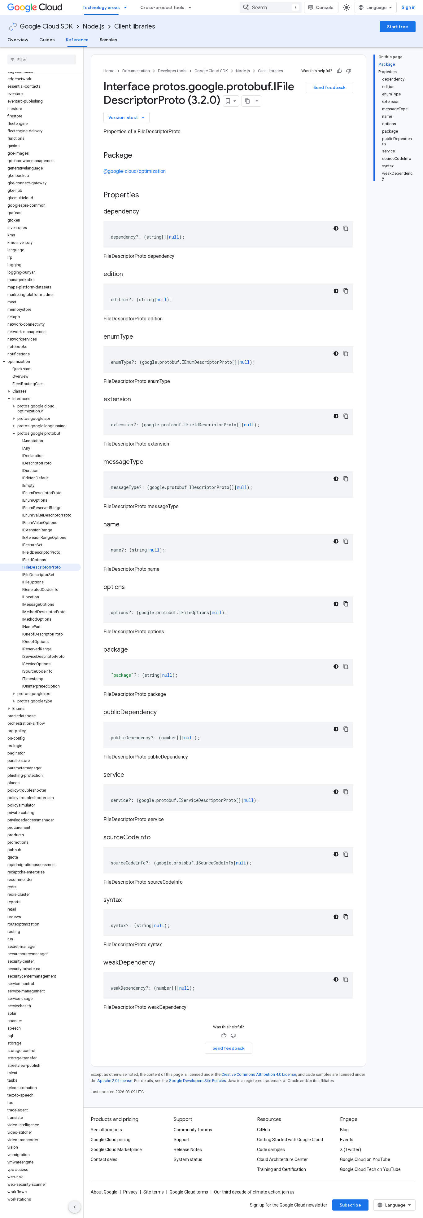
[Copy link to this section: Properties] (147, 195)
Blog (344, 1129)
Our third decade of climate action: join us (254, 1191)
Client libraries (134, 26)
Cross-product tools (162, 7)
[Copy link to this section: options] (131, 587)
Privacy (130, 1191)
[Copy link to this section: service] (130, 775)
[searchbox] (41, 59)
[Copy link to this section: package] (134, 650)
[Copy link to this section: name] (126, 525)
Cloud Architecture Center (282, 1159)
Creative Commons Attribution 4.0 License (258, 1074)
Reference (77, 39)
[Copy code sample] (346, 228)
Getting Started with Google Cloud (290, 1139)
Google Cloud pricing (110, 1139)
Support (182, 1139)
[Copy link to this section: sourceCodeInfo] (156, 838)
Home (108, 70)
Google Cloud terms (189, 1191)
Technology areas (101, 7)
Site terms (153, 1191)
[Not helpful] (348, 71)
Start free (397, 26)
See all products (106, 1129)
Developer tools (172, 70)
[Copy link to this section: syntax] (128, 900)
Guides (47, 39)
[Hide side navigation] (74, 1207)
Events (346, 1139)
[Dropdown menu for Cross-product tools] (191, 7)
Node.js (93, 26)
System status (188, 1159)
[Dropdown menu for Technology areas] (127, 7)
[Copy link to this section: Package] (138, 156)
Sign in (409, 7)
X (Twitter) (350, 1149)
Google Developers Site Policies (197, 1080)
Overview (17, 39)
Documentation (136, 70)
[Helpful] (339, 71)
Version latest (127, 117)
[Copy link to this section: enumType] (139, 337)
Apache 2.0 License (114, 1080)
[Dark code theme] (336, 228)
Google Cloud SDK (46, 26)
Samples (108, 39)
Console (325, 7)
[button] (40, 361)
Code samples (271, 1149)
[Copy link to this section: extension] (137, 399)
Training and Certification (281, 1169)
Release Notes (188, 1149)
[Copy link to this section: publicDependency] (163, 712)
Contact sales (104, 1159)
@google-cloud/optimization (134, 171)
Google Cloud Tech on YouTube (370, 1169)
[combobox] (271, 7)
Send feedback (329, 87)
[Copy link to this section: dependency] (145, 212)
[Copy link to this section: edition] (129, 274)
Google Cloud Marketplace (116, 1149)
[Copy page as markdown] (247, 101)
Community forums (193, 1129)
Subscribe (350, 1205)
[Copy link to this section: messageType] (149, 462)
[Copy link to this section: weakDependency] (161, 963)
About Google (104, 1191)
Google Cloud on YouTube (365, 1159)
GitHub (263, 1129)
